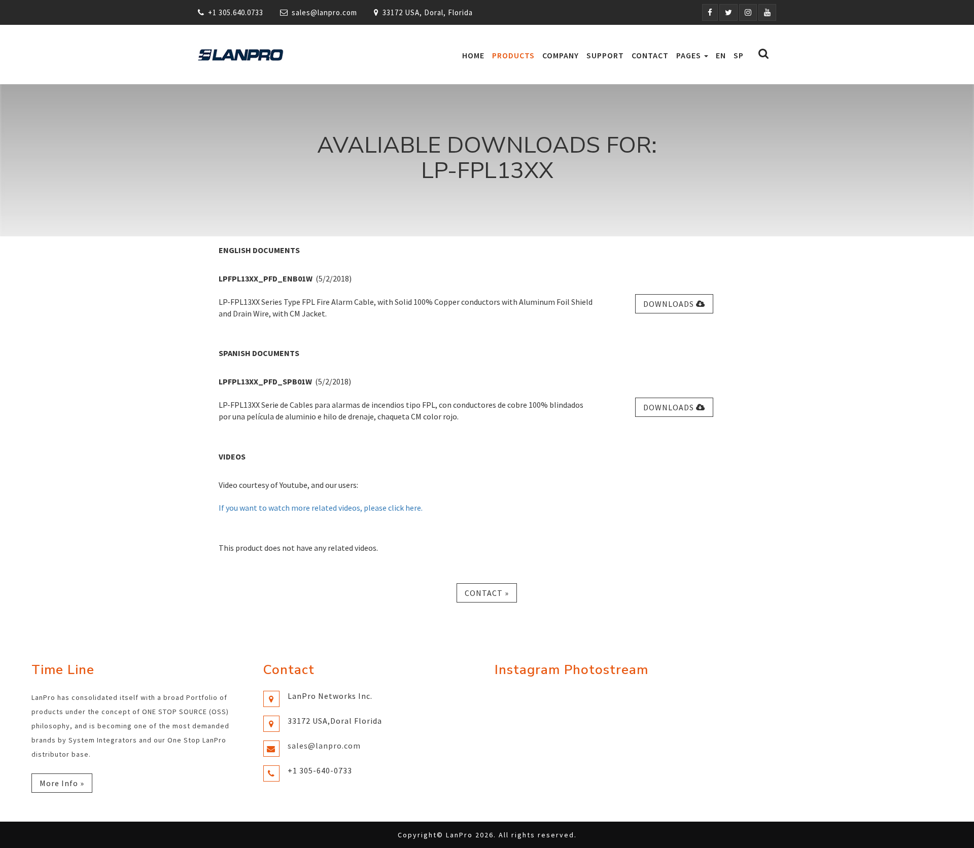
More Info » (62, 783)
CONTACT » (487, 593)
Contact (650, 55)
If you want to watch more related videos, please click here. (321, 508)
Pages (689, 55)
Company (560, 55)
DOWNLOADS (669, 304)
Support (605, 55)
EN (721, 55)
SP (739, 55)
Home (473, 55)
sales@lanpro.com (324, 12)
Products (513, 55)
